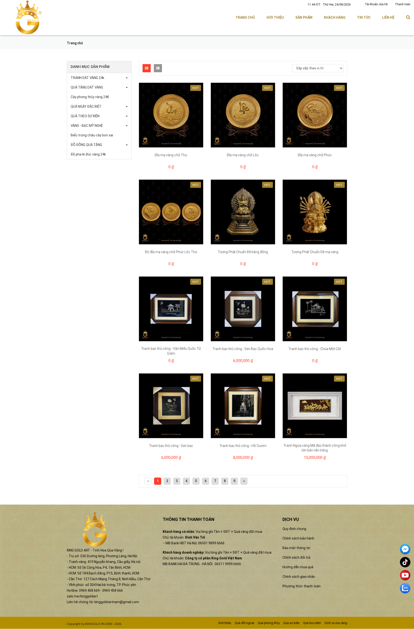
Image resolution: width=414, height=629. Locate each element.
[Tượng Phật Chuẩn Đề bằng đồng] (243, 212)
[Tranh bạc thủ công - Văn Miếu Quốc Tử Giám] (171, 309)
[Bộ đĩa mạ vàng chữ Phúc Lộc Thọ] (171, 212)
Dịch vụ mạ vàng (336, 623)
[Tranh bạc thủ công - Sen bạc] (171, 405)
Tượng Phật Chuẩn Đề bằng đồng (243, 252)
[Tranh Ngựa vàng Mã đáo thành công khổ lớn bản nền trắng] (315, 405)
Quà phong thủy (269, 623)
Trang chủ (245, 17)
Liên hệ (388, 17)
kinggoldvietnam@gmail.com (116, 602)
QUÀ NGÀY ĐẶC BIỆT (86, 106)
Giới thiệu (275, 17)
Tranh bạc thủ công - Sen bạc (171, 446)
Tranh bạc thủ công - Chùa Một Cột (314, 349)
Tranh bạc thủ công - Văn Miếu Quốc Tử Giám (171, 351)
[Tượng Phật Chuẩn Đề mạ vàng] (315, 212)
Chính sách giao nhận (298, 577)
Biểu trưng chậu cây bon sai (92, 135)
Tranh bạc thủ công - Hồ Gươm (242, 446)
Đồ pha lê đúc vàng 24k (88, 154)
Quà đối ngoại (244, 623)
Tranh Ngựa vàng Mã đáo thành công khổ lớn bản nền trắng (314, 448)
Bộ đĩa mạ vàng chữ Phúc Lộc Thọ (171, 252)
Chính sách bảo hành (298, 538)
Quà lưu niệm (312, 623)
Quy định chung (294, 529)
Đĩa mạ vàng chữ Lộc (243, 155)
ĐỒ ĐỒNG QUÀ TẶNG (86, 145)
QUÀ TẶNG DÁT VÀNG (87, 87)
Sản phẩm (303, 17)
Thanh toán (402, 4)
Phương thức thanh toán (301, 586)
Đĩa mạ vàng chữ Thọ (171, 155)
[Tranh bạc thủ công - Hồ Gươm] (243, 405)
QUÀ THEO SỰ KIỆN (85, 116)
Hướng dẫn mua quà (297, 567)
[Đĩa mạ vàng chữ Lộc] (243, 115)
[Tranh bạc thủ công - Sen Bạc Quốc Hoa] (243, 309)
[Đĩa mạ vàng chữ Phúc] (315, 115)
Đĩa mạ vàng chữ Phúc (315, 155)
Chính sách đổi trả (296, 557)
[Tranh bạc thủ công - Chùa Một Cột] (315, 309)
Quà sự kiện (291, 623)
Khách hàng (334, 17)
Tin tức (364, 17)
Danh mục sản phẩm (90, 67)
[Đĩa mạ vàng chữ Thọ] (171, 115)
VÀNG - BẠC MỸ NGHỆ (87, 126)
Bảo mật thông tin (296, 548)
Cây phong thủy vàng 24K (90, 97)
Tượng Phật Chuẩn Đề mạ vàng (314, 252)
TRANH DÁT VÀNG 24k (87, 78)
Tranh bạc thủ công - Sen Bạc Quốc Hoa (243, 349)
